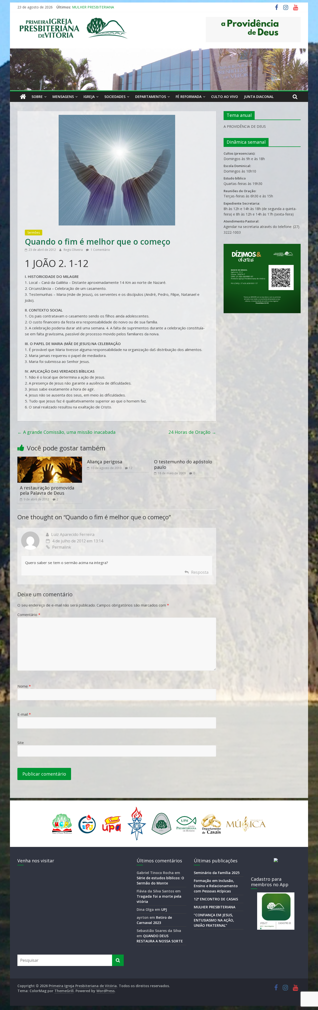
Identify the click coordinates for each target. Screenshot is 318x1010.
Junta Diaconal (259, 96)
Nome (24, 686)
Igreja (89, 96)
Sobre (37, 96)
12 (130, 468)
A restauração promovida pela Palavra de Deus (47, 490)
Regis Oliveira (73, 250)
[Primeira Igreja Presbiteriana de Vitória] (23, 96)
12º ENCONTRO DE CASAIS (216, 899)
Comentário (28, 614)
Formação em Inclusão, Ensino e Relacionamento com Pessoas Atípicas (216, 885)
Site (20, 742)
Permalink (61, 547)
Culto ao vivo (224, 96)
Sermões (33, 232)
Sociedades (114, 96)
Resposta (199, 572)
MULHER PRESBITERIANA (93, 8)
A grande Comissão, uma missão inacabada (66, 432)
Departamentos (150, 96)
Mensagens (63, 96)
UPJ (164, 909)
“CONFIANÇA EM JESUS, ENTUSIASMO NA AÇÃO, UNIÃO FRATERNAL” (214, 920)
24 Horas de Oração (192, 432)
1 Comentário (100, 250)
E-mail (24, 714)
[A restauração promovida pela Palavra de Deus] (49, 459)
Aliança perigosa (104, 462)
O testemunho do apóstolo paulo (183, 464)
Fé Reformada (188, 96)
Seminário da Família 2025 (216, 872)
